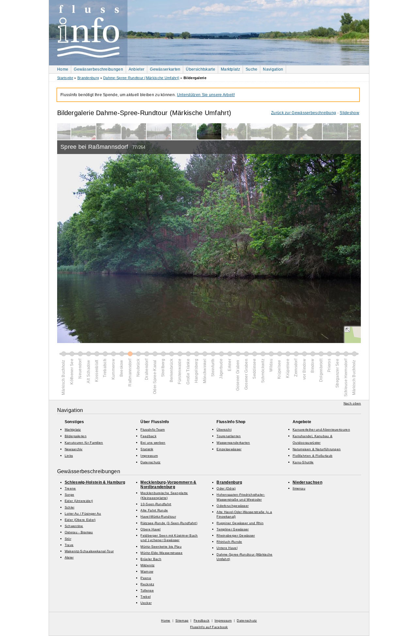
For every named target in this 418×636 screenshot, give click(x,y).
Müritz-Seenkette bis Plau (161, 546)
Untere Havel (227, 548)
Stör (68, 539)
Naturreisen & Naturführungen (317, 449)
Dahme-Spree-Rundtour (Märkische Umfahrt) (141, 78)
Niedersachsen (307, 482)
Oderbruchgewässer (233, 505)
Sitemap (181, 620)
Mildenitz (147, 565)
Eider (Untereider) (79, 501)
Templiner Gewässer (233, 529)
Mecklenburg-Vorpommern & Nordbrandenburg (168, 484)
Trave (69, 545)
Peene (145, 578)
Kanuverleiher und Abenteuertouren (321, 429)
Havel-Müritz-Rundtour (158, 516)
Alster (69, 557)
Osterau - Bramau (79, 532)
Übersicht (224, 429)
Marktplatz (230, 69)
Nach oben (352, 403)
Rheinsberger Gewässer (236, 535)
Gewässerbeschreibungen (98, 69)
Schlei (69, 507)
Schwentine (74, 526)
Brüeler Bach (150, 559)
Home (62, 69)
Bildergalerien (76, 436)
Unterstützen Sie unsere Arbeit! (206, 95)
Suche (252, 69)
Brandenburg (88, 78)
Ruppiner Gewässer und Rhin (240, 523)
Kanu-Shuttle (303, 462)
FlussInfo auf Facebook (209, 627)
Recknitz (147, 584)
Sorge (69, 494)
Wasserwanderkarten (233, 442)
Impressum (149, 455)
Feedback (148, 436)
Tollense (146, 590)
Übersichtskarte (200, 69)
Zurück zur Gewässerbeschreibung (303, 113)
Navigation (273, 69)
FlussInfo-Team (152, 429)
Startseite (65, 78)
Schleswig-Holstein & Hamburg (95, 482)
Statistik (146, 449)
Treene (70, 488)
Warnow (146, 571)
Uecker (146, 603)
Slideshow (349, 113)
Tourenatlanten (229, 436)
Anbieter (136, 69)
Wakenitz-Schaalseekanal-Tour (89, 551)
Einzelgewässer (229, 449)
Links (69, 455)
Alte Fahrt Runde (154, 510)
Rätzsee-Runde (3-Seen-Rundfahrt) (168, 523)
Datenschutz (150, 462)
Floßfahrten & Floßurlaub (312, 455)
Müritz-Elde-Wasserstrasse (161, 553)
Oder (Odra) (226, 488)
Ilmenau (299, 488)
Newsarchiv (74, 449)
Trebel (145, 596)
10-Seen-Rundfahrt (155, 504)
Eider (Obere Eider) (80, 520)
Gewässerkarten (165, 69)
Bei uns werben (152, 442)
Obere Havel (150, 529)
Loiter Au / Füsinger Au (83, 513)
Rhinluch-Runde (229, 541)
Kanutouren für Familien (84, 442)
